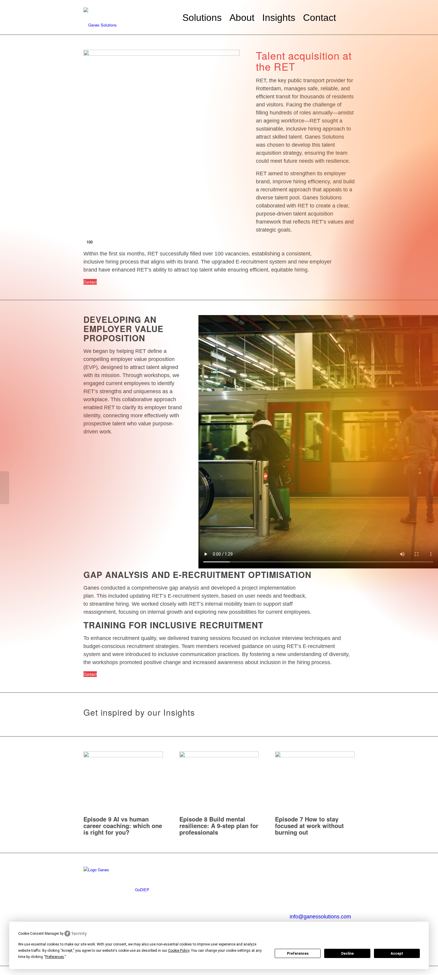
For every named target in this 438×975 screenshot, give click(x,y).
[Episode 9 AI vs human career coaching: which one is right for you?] (123, 756)
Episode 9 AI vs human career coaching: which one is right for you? (122, 825)
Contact (302, 871)
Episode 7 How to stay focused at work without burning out (309, 825)
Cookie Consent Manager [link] (38, 933)
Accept (397, 953)
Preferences (298, 953)
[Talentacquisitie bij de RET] (433, 487)
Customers (199, 877)
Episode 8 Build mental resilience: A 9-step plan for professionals (218, 825)
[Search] (347, 17)
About (196, 870)
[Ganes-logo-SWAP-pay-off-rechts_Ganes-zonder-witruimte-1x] (128, 17)
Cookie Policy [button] (178, 950)
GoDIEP (142, 889)
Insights (250, 870)
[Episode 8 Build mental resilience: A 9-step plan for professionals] (219, 756)
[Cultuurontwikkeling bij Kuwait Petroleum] (4, 487)
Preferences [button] (54, 957)
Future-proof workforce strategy (149, 875)
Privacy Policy (203, 884)
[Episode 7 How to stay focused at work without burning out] (315, 756)
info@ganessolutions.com (320, 917)
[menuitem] (202, 17)
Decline (347, 953)
